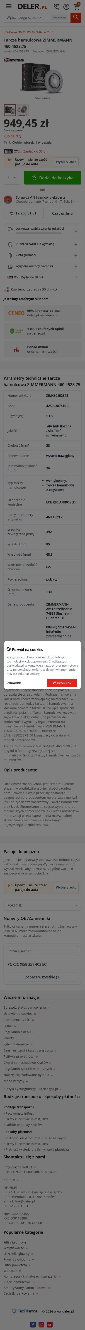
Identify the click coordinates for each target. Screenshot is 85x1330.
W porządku (62, 682)
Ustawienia (14, 683)
